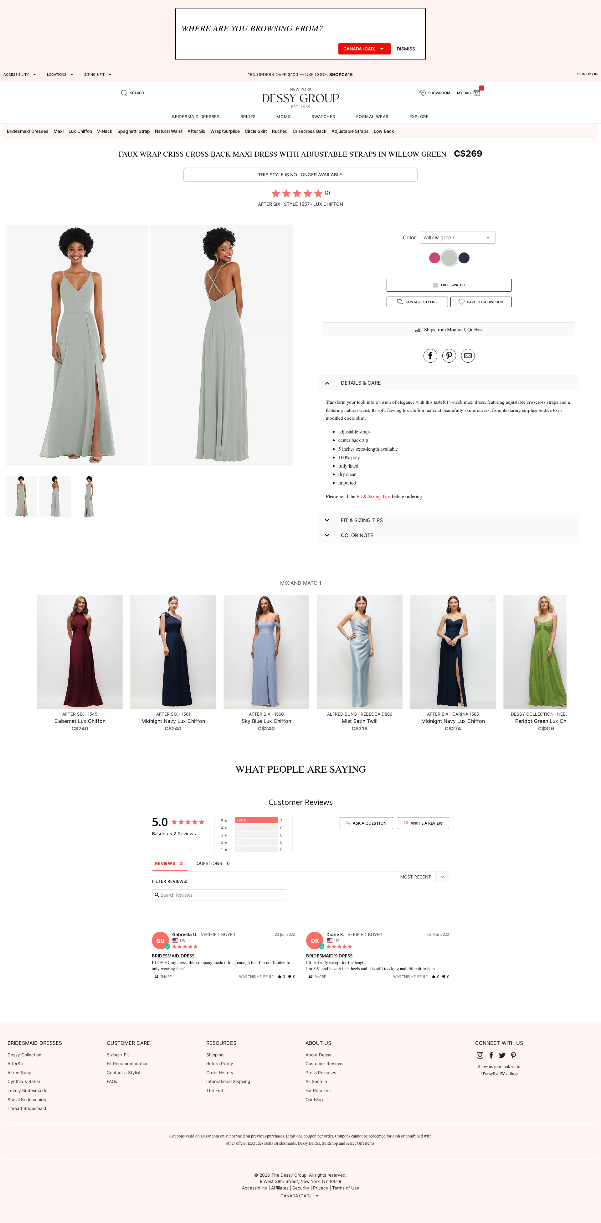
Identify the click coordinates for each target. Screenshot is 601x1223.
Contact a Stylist (124, 1072)
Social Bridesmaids (27, 1099)
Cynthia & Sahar (24, 1081)
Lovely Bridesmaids (27, 1090)
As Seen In (316, 1081)
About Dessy (318, 1054)
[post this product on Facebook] (430, 356)
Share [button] (165, 976)
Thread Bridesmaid (27, 1108)
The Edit (214, 1090)
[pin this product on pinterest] (449, 356)
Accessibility (254, 1187)
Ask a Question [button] (370, 823)
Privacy (320, 1187)
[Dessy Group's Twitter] (505, 1055)
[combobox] (453, 237)
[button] (78, 346)
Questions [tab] (209, 863)
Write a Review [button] (427, 823)
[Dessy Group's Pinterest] (515, 1055)
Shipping (214, 1054)
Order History (220, 1072)
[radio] (276, 193)
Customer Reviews (324, 1063)
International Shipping (228, 1081)
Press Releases (321, 1072)
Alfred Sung (19, 1072)
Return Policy (219, 1063)
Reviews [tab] (165, 863)
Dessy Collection (24, 1054)
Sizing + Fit (118, 1054)
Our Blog (314, 1099)
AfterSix (15, 1063)
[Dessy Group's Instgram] (482, 1055)
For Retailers (318, 1090)
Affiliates (280, 1187)
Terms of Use (345, 1187)
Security (300, 1187)
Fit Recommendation (128, 1063)
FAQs (112, 1081)
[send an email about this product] (468, 356)
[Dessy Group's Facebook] (493, 1055)
